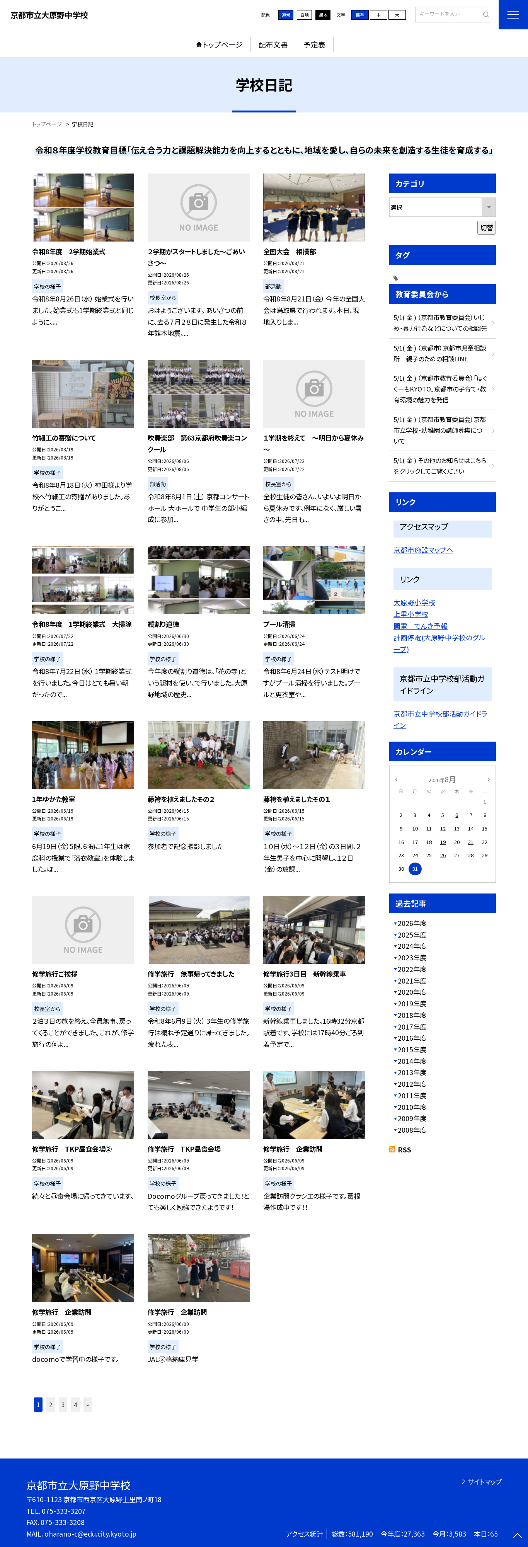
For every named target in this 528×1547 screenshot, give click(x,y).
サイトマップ (484, 1481)
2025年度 (412, 934)
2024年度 (412, 946)
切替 (486, 227)
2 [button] (50, 1404)
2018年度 (412, 1015)
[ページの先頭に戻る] (517, 1536)
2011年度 (412, 1095)
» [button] (87, 1404)
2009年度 (412, 1118)
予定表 (314, 44)
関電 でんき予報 (420, 626)
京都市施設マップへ (423, 550)
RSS (404, 1149)
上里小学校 (410, 614)
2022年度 (412, 969)
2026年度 (412, 923)
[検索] (485, 14)
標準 (360, 15)
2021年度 (412, 980)
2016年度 (412, 1038)
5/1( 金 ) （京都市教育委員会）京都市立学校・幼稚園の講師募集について (439, 430)
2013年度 (412, 1072)
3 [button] (63, 1404)
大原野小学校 (414, 602)
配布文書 (273, 44)
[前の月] (396, 778)
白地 (304, 15)
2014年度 (412, 1061)
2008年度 (412, 1130)
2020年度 (412, 992)
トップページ (223, 44)
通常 (286, 15)
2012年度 (412, 1084)
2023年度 (412, 957)
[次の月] (489, 778)
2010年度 (412, 1107)
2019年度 (412, 1003)
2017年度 (412, 1026)
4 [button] (75, 1404)
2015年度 (412, 1049)
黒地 (323, 15)
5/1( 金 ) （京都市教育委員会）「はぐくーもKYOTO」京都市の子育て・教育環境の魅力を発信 (440, 388)
